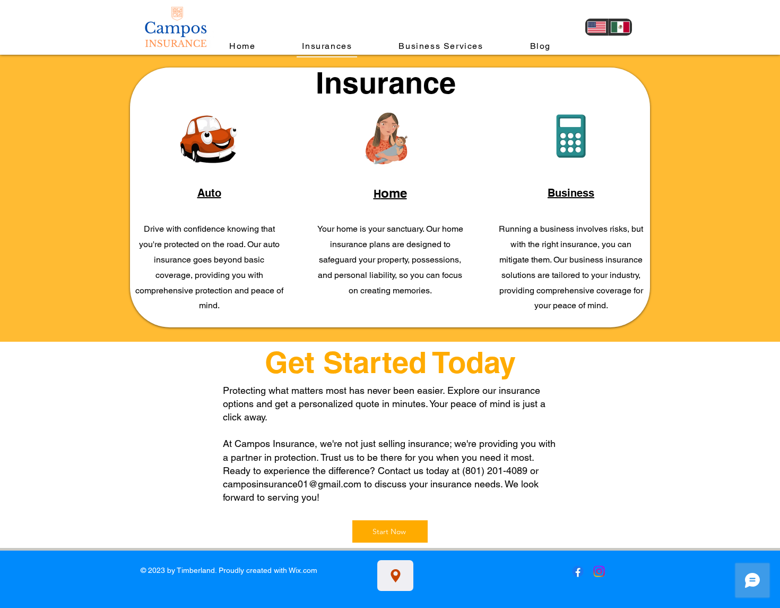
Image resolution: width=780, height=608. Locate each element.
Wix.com (303, 570)
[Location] (395, 575)
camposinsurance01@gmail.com (292, 483)
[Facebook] (577, 571)
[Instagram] (599, 571)
